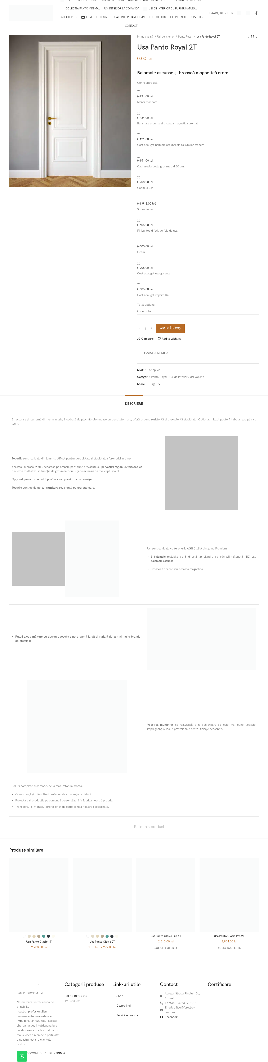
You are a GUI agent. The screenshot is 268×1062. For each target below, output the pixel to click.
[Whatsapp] (22, 1056)
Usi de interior (166, 36)
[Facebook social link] (256, 13)
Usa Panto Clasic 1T (39, 941)
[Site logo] (31, 13)
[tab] (134, 401)
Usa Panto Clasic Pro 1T (166, 936)
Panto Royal (185, 36)
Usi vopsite (197, 377)
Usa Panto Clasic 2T (102, 941)
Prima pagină (145, 36)
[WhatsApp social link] (159, 384)
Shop (119, 996)
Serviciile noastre (127, 1015)
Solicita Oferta (156, 353)
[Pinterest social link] (154, 384)
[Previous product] (248, 37)
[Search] (239, 13)
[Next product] (257, 37)
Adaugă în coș (170, 328)
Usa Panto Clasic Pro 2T (229, 936)
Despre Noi (123, 1005)
